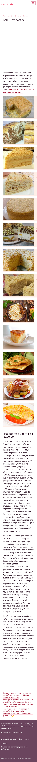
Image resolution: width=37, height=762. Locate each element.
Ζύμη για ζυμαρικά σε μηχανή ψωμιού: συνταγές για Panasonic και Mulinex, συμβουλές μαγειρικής (17, 695)
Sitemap (4, 743)
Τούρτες (25, 16)
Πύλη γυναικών (8, 16)
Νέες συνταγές (24, 739)
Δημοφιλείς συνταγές (9, 739)
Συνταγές (18, 16)
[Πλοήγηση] (33, 3)
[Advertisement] (18, 40)
